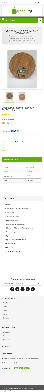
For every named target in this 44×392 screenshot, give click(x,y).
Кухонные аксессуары (25, 36)
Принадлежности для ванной (16, 239)
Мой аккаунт (6, 2)
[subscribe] (38, 283)
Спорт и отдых (11, 247)
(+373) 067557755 (20, 368)
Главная (11, 36)
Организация (10, 243)
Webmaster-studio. (16, 388)
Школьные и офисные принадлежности (20, 228)
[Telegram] (18, 131)
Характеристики (11, 159)
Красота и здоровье (13, 232)
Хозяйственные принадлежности (17, 208)
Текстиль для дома (12, 216)
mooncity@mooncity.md (17, 363)
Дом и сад (10, 212)
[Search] (40, 20)
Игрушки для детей (12, 220)
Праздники (10, 236)
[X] (15, 131)
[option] (22, 69)
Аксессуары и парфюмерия (15, 224)
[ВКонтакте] (12, 131)
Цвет (3, 141)
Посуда (8, 204)
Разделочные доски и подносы (20, 38)
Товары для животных (14, 251)
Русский (36, 2)
